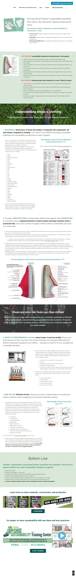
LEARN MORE (38, 510)
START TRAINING (38, 549)
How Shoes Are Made (63, 146)
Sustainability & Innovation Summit (62, 3)
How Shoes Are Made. (20, 435)
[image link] (11, 65)
